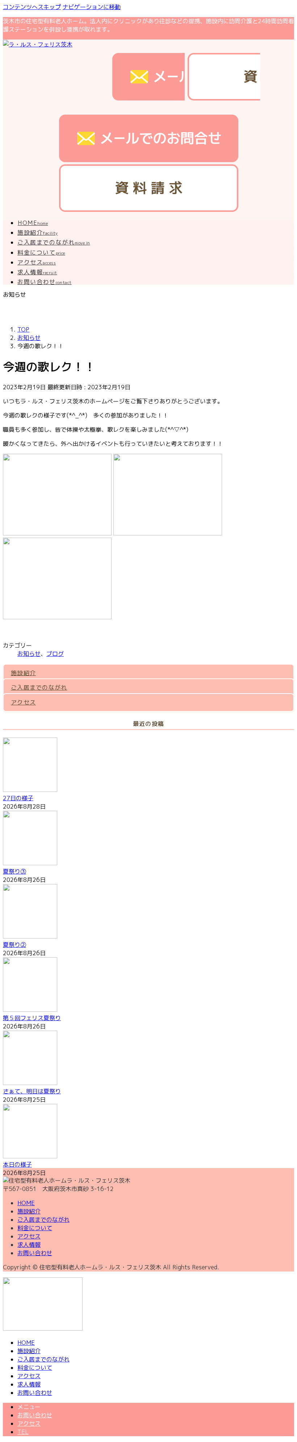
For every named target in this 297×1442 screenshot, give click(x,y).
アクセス (23, 702)
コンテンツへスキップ (32, 7)
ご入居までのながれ (39, 687)
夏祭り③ (14, 871)
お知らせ (29, 654)
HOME (26, 1203)
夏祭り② (14, 945)
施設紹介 (23, 673)
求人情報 (29, 1245)
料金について (34, 1228)
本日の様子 (17, 1164)
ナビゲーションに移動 (92, 7)
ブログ (55, 654)
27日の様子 (18, 798)
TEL (23, 1432)
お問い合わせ (34, 1253)
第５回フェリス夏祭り (32, 1018)
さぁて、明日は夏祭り (32, 1091)
